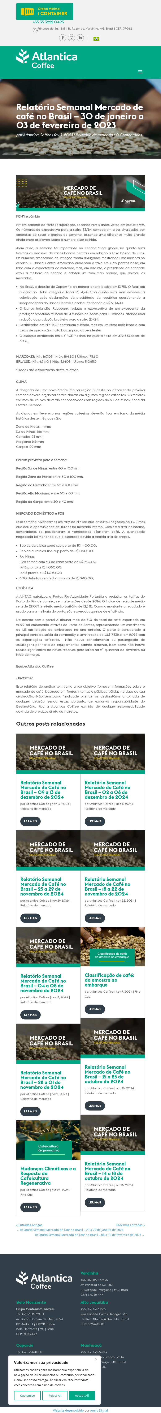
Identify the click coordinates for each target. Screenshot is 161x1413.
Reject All (54, 1395)
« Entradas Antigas (29, 1225)
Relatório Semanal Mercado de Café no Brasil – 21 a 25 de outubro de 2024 (107, 1074)
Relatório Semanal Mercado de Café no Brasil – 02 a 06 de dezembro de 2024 (107, 789)
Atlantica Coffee (37, 134)
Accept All (82, 1395)
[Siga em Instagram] (71, 37)
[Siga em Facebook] (62, 37)
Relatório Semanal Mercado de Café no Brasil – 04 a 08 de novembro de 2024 (43, 983)
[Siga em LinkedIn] (80, 37)
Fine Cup (26, 1195)
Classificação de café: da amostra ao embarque (109, 980)
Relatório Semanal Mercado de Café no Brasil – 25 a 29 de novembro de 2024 (43, 886)
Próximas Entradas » (130, 1225)
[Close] (96, 1359)
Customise (27, 1395)
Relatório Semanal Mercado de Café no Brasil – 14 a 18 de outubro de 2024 (107, 1171)
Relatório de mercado (94, 134)
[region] (54, 1380)
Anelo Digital (99, 1410)
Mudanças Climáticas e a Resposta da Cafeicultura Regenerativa (48, 1175)
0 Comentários (129, 134)
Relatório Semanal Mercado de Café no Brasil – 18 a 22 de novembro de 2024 (107, 886)
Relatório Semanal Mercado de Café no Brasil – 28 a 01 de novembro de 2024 (43, 1080)
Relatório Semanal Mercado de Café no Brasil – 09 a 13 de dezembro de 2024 (43, 789)
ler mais (30, 821)
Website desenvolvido (68, 1410)
